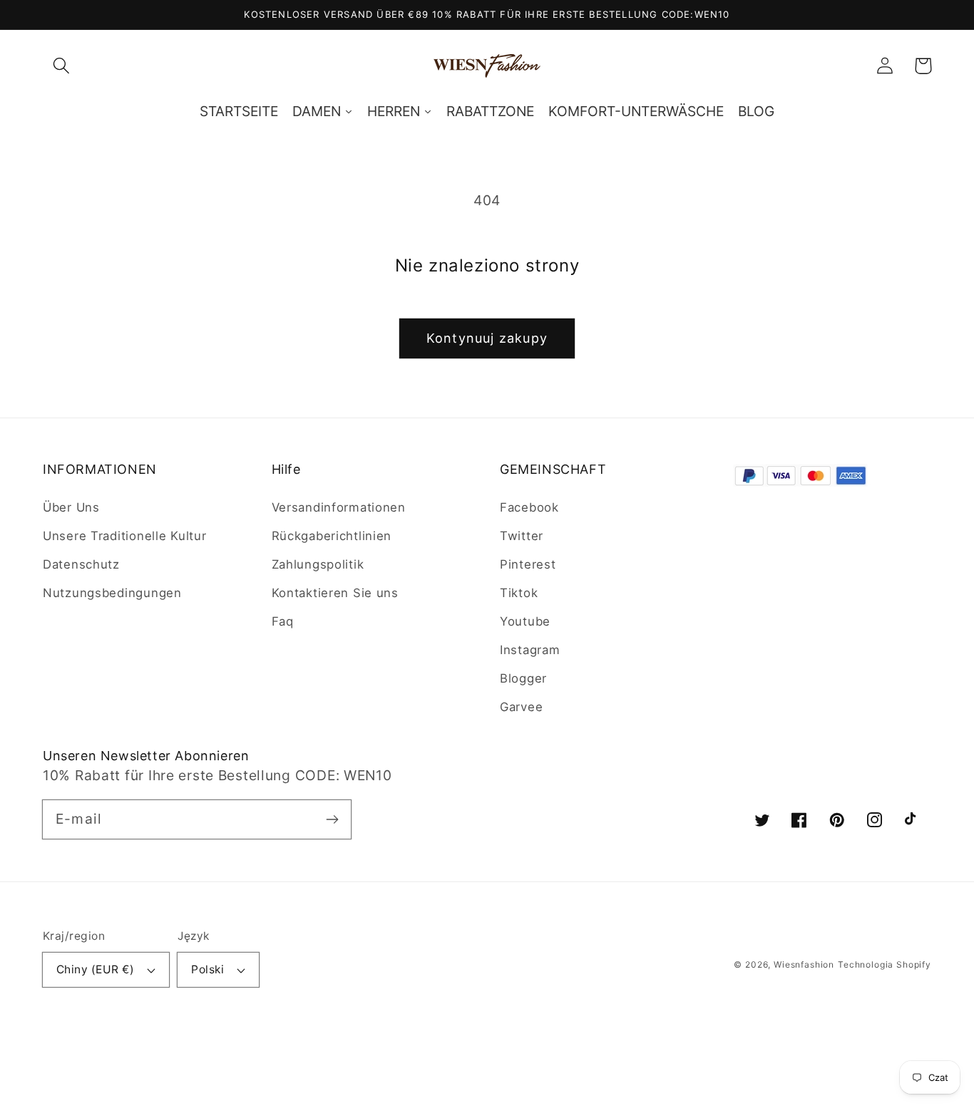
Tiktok (519, 593)
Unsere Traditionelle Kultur (124, 536)
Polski (207, 969)
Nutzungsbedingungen (112, 593)
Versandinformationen (339, 507)
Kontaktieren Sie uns (335, 593)
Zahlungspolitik (318, 564)
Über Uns (71, 507)
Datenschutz (81, 564)
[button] (62, 66)
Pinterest (527, 564)
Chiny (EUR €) (95, 969)
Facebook (529, 507)
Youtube (525, 621)
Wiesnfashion (804, 964)
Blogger (523, 678)
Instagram (530, 650)
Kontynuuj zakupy (487, 338)
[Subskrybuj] (332, 819)
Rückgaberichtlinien (332, 536)
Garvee (521, 707)
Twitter (521, 536)
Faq (283, 621)
